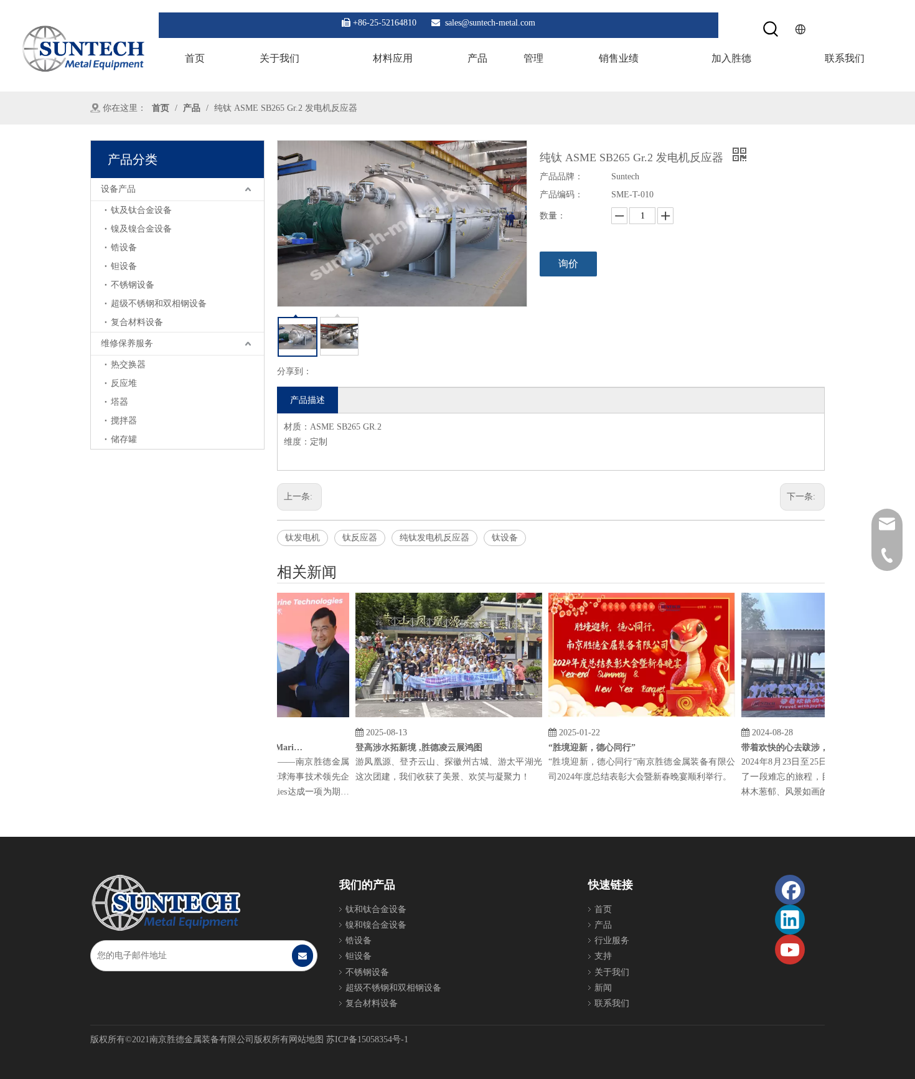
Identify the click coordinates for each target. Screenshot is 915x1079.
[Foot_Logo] (165, 903)
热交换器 (128, 364)
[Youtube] (790, 949)
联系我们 (611, 1003)
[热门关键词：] (771, 29)
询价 (568, 263)
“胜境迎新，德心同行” (580, 747)
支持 (603, 956)
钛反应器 (359, 537)
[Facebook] (790, 890)
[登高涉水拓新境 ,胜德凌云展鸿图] (437, 717)
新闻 (603, 987)
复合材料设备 (137, 322)
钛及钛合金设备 (141, 210)
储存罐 (124, 439)
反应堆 (124, 383)
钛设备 (505, 537)
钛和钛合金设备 (375, 909)
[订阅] (302, 956)
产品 (603, 925)
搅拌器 (124, 420)
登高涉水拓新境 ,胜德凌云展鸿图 (407, 747)
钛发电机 (302, 537)
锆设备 (124, 247)
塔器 (119, 402)
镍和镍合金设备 (375, 925)
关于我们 (611, 972)
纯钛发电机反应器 (434, 537)
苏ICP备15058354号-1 (367, 1039)
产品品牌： (561, 176)
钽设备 (124, 266)
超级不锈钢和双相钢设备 (159, 303)
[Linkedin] (790, 920)
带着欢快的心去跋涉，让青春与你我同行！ (800, 747)
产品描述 (307, 400)
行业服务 (611, 940)
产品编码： (561, 194)
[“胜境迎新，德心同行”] (630, 717)
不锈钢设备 (132, 285)
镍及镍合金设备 (141, 228)
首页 (603, 909)
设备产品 (118, 189)
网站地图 (306, 1039)
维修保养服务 (127, 343)
